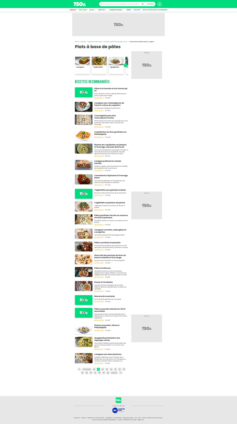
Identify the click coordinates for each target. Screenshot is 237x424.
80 (99, 373)
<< (79, 369)
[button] (124, 65)
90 (104, 373)
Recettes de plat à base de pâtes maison (115, 41)
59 (87, 373)
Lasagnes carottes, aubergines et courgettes (110, 231)
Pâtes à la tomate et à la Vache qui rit (110, 89)
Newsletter (91, 418)
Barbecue (73, 10)
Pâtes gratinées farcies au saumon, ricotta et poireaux (111, 216)
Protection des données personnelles (104, 420)
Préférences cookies (129, 420)
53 (107, 369)
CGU (136, 418)
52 (103, 369)
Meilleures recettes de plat (95, 41)
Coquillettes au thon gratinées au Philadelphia (110, 133)
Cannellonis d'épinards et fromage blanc (111, 176)
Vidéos (128, 10)
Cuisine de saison (115, 10)
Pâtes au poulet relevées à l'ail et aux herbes (109, 310)
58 (82, 373)
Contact (84, 418)
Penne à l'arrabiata (103, 282)
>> (120, 373)
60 (91, 373)
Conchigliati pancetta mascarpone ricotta (105, 117)
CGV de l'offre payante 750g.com (152, 418)
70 (95, 373)
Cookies (119, 420)
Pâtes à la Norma (102, 268)
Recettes (101, 10)
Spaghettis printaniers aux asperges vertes (107, 339)
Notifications (99, 418)
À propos (77, 418)
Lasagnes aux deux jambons (107, 354)
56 (120, 369)
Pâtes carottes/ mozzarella (107, 242)
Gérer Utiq (140, 420)
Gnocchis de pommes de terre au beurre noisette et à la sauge (110, 256)
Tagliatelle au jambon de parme (109, 203)
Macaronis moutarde (104, 296)
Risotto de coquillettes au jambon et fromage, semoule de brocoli (110, 146)
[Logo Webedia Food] (118, 410)
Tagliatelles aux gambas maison (110, 190)
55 (115, 369)
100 (108, 373)
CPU (139, 418)
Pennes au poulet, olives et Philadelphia (106, 326)
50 (94, 369)
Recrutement (118, 418)
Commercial (109, 418)
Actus (91, 10)
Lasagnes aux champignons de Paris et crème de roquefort (109, 104)
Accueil (77, 41)
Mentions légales (128, 418)
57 (124, 369)
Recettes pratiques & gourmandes (155, 10)
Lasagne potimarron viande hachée (107, 162)
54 (111, 369)
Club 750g (137, 10)
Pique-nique (83, 10)
